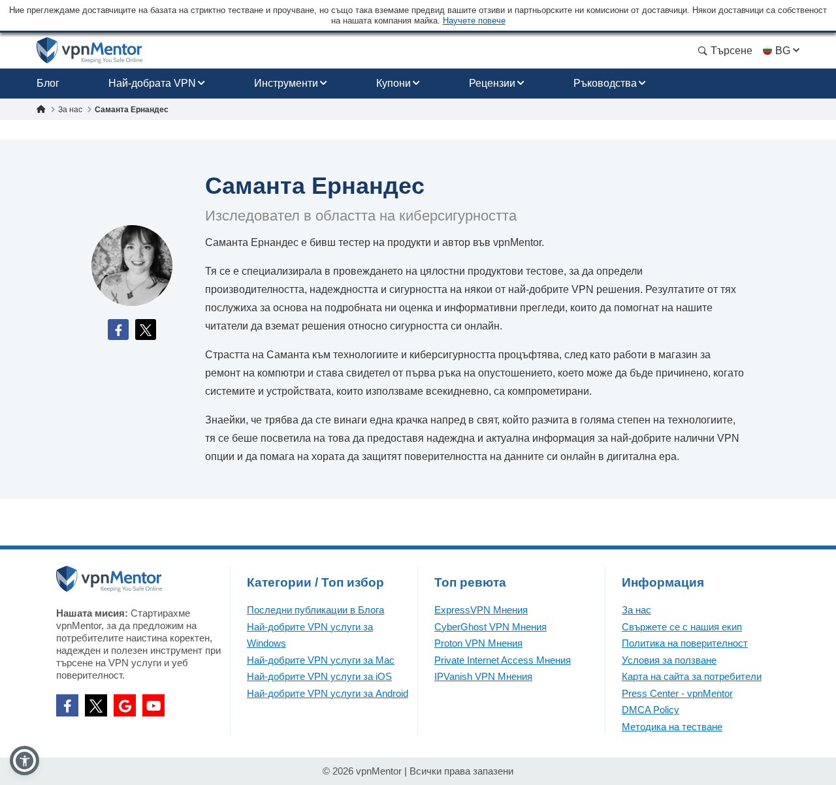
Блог (48, 83)
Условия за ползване (669, 660)
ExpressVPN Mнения (481, 609)
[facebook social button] (67, 705)
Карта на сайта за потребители (692, 676)
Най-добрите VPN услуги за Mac (320, 660)
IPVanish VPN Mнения (483, 676)
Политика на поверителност (685, 643)
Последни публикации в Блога (315, 609)
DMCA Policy (650, 709)
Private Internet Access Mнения (502, 660)
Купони (393, 83)
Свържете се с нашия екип (682, 626)
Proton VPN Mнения (478, 643)
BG (783, 50)
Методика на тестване (672, 726)
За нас (636, 609)
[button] (24, 760)
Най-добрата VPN (152, 83)
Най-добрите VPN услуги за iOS (319, 676)
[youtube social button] (153, 705)
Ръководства (605, 83)
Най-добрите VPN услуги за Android (327, 693)
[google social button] (125, 705)
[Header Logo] (90, 50)
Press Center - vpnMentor (677, 693)
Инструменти (286, 83)
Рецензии (492, 83)
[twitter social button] (96, 705)
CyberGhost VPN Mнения (490, 626)
